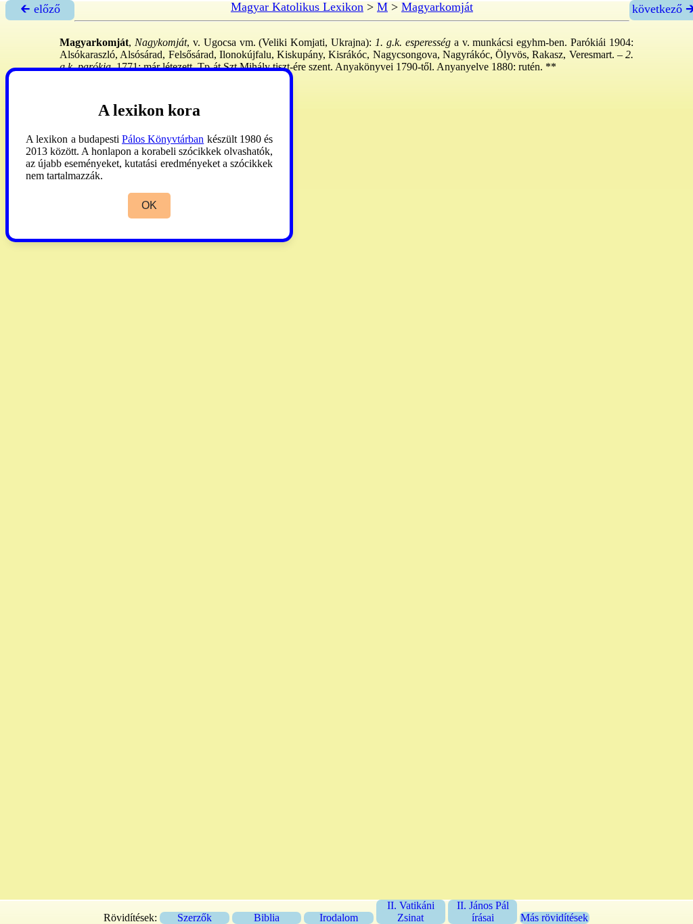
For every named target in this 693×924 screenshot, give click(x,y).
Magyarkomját (437, 7)
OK (149, 205)
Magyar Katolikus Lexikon (297, 7)
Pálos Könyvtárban (163, 139)
